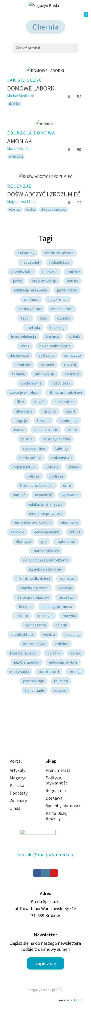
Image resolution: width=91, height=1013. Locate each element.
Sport (71, 411)
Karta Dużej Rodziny (56, 815)
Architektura (22, 634)
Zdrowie (17, 531)
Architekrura (62, 308)
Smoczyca (72, 355)
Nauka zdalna (29, 308)
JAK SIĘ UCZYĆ (24, 80)
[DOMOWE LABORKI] (45, 71)
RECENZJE (19, 186)
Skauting (72, 634)
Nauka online (34, 448)
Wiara (72, 429)
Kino (43, 318)
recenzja (14, 209)
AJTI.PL (79, 1000)
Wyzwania (70, 494)
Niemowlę (69, 522)
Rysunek (47, 364)
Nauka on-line (46, 429)
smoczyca (16, 156)
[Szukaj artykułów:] (45, 47)
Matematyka (34, 643)
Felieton (61, 680)
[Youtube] (54, 873)
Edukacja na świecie (30, 289)
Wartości (31, 299)
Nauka (19, 429)
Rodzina (61, 643)
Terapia (43, 420)
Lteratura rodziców (32, 597)
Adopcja (20, 420)
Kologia (52, 466)
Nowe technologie (55, 345)
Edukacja (72, 373)
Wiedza (49, 634)
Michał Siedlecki (20, 95)
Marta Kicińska (20, 148)
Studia (74, 466)
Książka (31, 209)
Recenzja (45, 615)
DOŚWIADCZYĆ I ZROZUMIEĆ (44, 194)
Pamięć (19, 494)
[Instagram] (45, 873)
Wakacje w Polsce (24, 392)
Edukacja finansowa (45, 504)
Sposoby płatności (63, 805)
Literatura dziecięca (36, 485)
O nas (15, 808)
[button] (45, 963)
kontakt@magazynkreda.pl (45, 854)
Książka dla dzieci (34, 587)
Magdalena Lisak (21, 201)
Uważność (43, 494)
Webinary (18, 800)
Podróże (56, 476)
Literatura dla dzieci (33, 578)
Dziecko (63, 318)
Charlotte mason (59, 252)
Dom (67, 485)
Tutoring (57, 327)
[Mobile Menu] (24, 14)
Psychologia (33, 680)
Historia (49, 411)
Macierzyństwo (45, 550)
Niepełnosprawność (45, 513)
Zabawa (18, 373)
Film (20, 401)
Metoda (33, 327)
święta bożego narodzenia (45, 559)
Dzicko (75, 653)
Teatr (25, 318)
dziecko (14, 104)
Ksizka (39, 401)
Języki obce (58, 299)
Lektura (21, 615)
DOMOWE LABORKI (31, 88)
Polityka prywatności (57, 780)
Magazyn (18, 778)
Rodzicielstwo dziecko (32, 522)
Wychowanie (30, 383)
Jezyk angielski (26, 662)
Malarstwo (65, 541)
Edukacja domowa (31, 133)
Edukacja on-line (63, 662)
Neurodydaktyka (56, 438)
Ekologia (23, 541)
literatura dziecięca (53, 209)
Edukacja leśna (46, 531)
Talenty (61, 448)
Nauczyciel (30, 262)
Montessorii (35, 624)
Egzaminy (25, 252)
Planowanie (45, 373)
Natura (72, 280)
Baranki (53, 653)
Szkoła (74, 336)
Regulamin (56, 790)
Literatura (24, 411)
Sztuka (75, 531)
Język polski (67, 289)
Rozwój (70, 364)
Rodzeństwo (61, 457)
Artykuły (17, 770)
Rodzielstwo (59, 262)
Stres (24, 345)
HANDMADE (68, 420)
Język (17, 280)
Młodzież (23, 364)
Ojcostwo (67, 597)
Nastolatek (61, 383)
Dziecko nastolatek (45, 569)
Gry (44, 541)
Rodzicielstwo (24, 466)
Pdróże (33, 476)
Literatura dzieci (23, 653)
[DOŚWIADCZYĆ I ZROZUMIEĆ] (45, 176)
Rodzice (73, 271)
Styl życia (46, 355)
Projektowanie (44, 280)
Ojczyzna (49, 271)
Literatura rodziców (65, 392)
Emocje (75, 671)
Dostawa (54, 798)
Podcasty (19, 793)
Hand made (34, 690)
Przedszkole (21, 271)
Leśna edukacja (23, 336)
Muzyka (69, 615)
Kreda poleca (30, 457)
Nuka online (64, 401)
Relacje (27, 438)
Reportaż (67, 578)
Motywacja (19, 671)
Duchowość (19, 355)
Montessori (49, 671)
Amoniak (19, 141)
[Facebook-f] (37, 873)
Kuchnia (52, 336)
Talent (61, 624)
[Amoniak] (45, 123)
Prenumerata (58, 770)
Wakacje (65, 587)
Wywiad (60, 690)
